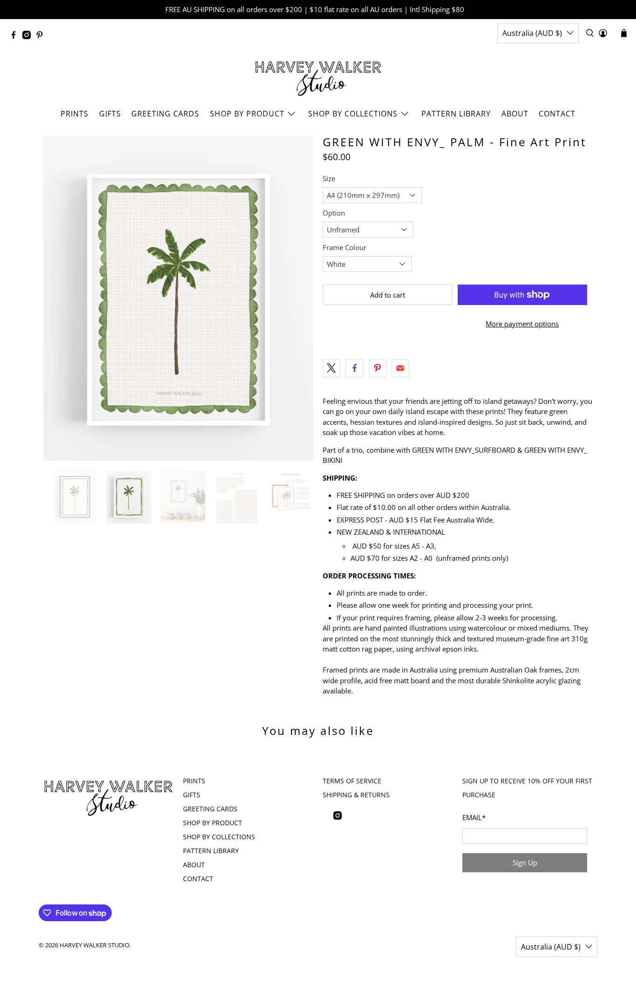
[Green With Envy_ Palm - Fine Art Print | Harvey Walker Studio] (178, 298)
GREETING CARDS (165, 114)
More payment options (522, 323)
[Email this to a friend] (400, 368)
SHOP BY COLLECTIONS (353, 114)
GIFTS (110, 114)
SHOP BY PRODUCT (247, 114)
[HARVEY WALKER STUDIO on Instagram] (28, 36)
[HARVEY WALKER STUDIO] (318, 76)
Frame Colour (344, 247)
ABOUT (514, 114)
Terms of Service (352, 780)
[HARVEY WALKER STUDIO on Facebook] (15, 36)
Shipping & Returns (356, 794)
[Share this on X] (331, 368)
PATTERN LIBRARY (456, 114)
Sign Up (525, 862)
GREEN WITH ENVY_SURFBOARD (463, 450)
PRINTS (74, 114)
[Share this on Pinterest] (377, 368)
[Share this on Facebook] (354, 368)
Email (474, 817)
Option (334, 212)
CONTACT (557, 114)
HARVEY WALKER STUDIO (94, 945)
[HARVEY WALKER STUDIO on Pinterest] (41, 36)
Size (329, 178)
